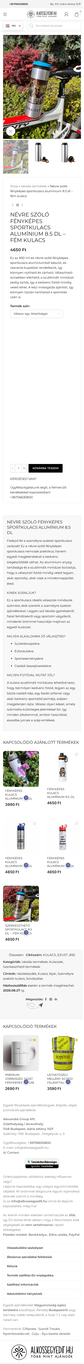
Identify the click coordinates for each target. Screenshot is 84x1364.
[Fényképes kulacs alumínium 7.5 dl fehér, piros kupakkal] (63, 836)
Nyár (52, 974)
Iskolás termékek (34, 186)
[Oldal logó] (42, 14)
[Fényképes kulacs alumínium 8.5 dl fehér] (63, 767)
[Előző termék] (12, 205)
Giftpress (29, 1329)
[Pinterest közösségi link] (50, 999)
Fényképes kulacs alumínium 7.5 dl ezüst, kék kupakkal (18, 866)
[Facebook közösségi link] (45, 999)
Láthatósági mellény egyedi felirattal (60, 1078)
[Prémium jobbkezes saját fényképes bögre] (21, 1053)
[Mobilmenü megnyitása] (5, 14)
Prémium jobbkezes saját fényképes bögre (19, 1078)
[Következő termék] (22, 205)
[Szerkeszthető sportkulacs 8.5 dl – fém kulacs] (21, 904)
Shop (14, 186)
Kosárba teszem (46, 468)
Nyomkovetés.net (16, 1334)
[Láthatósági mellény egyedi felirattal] (63, 1053)
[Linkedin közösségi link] (55, 999)
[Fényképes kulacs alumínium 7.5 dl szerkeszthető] (21, 769)
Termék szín (19, 306)
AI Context (11, 1152)
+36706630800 (18, 4)
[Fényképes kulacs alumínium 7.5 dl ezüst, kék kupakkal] (21, 836)
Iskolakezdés (26, 974)
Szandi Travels (49, 1329)
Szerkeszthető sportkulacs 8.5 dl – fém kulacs (18, 929)
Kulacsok (56, 962)
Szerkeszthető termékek (21, 967)
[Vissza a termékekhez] (17, 205)
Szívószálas (34, 978)
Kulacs (43, 974)
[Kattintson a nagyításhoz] (10, 131)
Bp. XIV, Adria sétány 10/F (65, 4)
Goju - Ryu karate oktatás (51, 1334)
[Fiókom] (66, 14)
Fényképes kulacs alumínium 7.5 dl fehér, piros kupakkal (60, 866)
